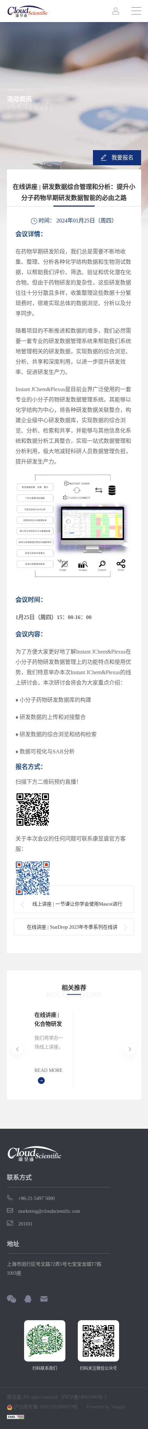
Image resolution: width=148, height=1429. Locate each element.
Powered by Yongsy (106, 1406)
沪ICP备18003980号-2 (84, 1397)
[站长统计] (15, 1416)
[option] (49, 1049)
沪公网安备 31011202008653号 (45, 1407)
